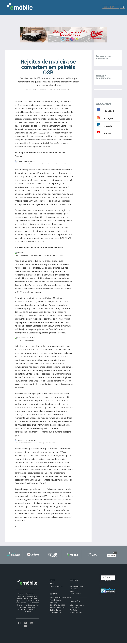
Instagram (109, 118)
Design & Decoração (77, 586)
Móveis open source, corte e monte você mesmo (40, 247)
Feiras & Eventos (75, 594)
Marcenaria (74, 589)
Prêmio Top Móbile (56, 586)
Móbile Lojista (74, 607)
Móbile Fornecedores (77, 605)
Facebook (109, 111)
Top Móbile (73, 610)
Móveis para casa (76, 612)
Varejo (72, 591)
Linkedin (108, 126)
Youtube (108, 133)
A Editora (53, 584)
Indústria (73, 584)
